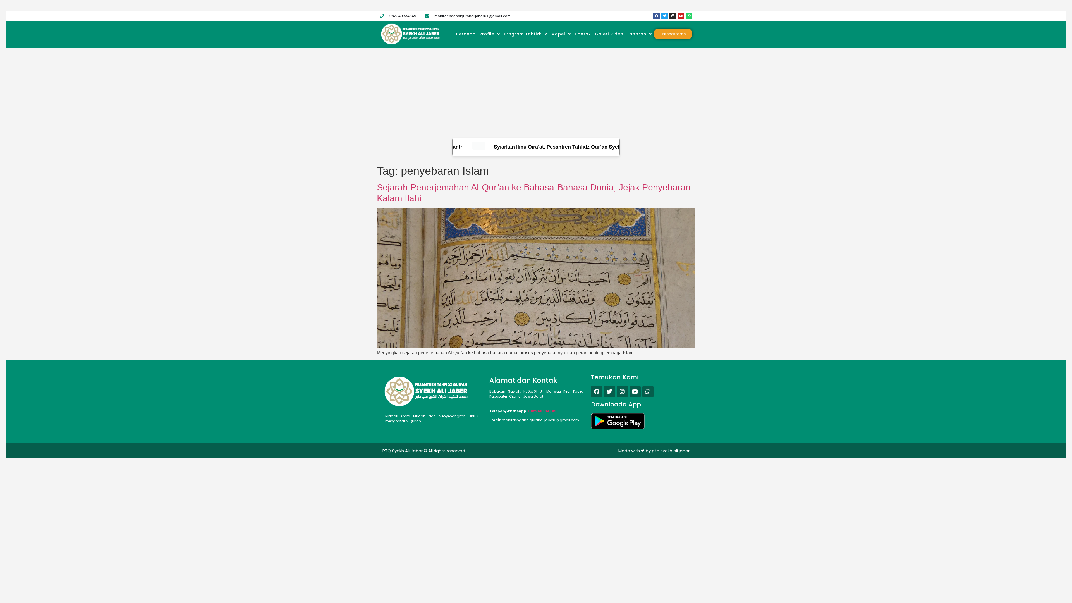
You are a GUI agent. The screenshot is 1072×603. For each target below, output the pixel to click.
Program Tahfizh (523, 34)
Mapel (558, 34)
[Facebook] (656, 16)
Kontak (583, 34)
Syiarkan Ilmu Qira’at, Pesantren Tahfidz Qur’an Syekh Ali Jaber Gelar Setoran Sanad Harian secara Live (577, 147)
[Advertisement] (536, 90)
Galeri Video (609, 34)
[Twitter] (664, 16)
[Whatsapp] (689, 16)
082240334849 (542, 411)
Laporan (636, 34)
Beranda (466, 34)
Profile (487, 34)
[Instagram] (672, 16)
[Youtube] (681, 16)
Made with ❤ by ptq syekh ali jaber (654, 451)
